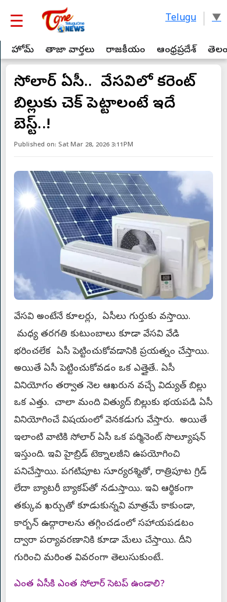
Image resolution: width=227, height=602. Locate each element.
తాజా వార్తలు (69, 50)
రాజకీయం (125, 50)
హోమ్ (23, 50)
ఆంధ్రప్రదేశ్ (176, 50)
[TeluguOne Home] (62, 20)
